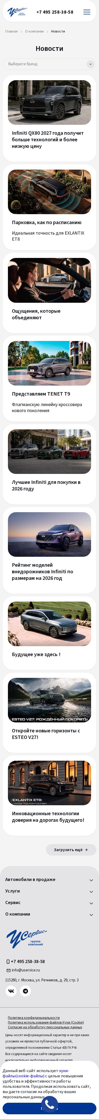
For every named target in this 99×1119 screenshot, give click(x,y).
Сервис (13, 903)
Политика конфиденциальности (34, 1017)
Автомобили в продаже (30, 880)
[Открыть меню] (87, 12)
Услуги (12, 891)
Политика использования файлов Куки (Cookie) (46, 1022)
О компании (17, 914)
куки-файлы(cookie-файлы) (36, 1073)
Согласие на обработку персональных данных (45, 1027)
